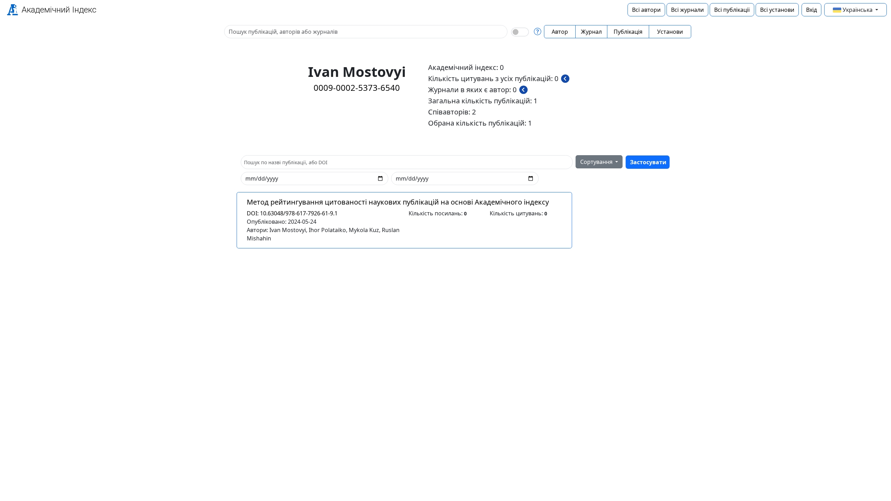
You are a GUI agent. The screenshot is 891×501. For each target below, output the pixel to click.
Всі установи (777, 10)
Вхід (811, 10)
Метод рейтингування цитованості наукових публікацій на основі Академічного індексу (398, 202)
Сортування (597, 162)
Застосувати (648, 162)
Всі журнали (687, 10)
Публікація (628, 31)
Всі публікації (732, 10)
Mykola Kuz (364, 230)
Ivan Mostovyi (287, 230)
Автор (560, 31)
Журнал (591, 31)
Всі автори (646, 10)
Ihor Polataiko (327, 230)
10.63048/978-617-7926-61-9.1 (292, 213)
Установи (670, 31)
